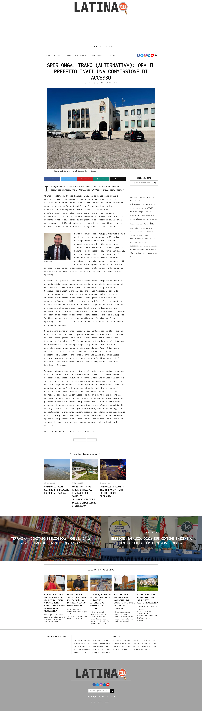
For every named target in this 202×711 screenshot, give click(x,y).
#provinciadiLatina (140, 239)
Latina (68, 55)
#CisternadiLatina (139, 204)
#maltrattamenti (134, 231)
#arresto (151, 197)
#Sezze (147, 249)
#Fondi (133, 215)
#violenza (133, 257)
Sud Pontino (97, 55)
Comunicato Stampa (91, 83)
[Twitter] (142, 55)
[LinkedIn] (148, 55)
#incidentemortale (136, 224)
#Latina (148, 223)
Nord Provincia (80, 55)
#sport (153, 249)
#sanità (154, 246)
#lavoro (132, 228)
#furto (132, 219)
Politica (117, 83)
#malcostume (148, 228)
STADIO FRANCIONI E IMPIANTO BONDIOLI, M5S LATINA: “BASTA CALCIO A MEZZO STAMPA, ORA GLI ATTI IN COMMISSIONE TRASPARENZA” (54, 603)
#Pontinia (139, 235)
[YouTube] (152, 55)
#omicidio (150, 232)
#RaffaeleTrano (80, 440)
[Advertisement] (101, 30)
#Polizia (132, 235)
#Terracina (136, 253)
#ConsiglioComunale (135, 208)
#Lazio (138, 228)
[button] (155, 182)
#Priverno (145, 235)
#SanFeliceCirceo (145, 246)
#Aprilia (143, 197)
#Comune (152, 204)
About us (108, 702)
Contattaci (112, 55)
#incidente (153, 219)
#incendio (146, 219)
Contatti (99, 702)
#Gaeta (139, 219)
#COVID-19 (151, 208)
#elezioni (147, 212)
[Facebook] (138, 55)
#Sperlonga (91, 440)
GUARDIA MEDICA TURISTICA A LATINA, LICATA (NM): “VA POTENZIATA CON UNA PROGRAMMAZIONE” (77, 600)
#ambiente (134, 197)
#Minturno (143, 231)
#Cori (144, 208)
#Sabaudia (134, 246)
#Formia (141, 215)
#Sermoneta (140, 249)
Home (48, 55)
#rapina (154, 239)
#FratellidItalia (151, 215)
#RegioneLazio (135, 242)
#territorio (147, 253)
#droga (140, 212)
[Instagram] (145, 55)
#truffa (155, 253)
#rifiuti (145, 242)
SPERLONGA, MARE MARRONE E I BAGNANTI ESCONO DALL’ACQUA (56, 489)
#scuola (133, 249)
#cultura (133, 212)
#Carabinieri (135, 201)
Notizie (57, 55)
